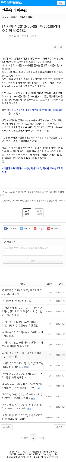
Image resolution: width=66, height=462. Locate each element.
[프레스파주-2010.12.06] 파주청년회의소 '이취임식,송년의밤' (22, 417)
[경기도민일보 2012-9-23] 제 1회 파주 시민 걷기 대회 (21, 292)
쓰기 (60, 427)
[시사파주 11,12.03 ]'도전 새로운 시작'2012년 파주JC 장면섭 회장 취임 (20, 324)
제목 (22, 284)
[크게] (55, 47)
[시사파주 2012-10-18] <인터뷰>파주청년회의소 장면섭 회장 (22, 365)
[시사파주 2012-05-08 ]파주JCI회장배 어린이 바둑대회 (21, 355)
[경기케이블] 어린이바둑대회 (16, 301)
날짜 (60, 284)
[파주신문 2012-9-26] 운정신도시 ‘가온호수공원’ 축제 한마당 (22, 376)
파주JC (14, 17)
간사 (4, 36)
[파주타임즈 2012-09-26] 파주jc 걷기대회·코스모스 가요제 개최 (22, 407)
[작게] (61, 47)
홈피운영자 (50, 311)
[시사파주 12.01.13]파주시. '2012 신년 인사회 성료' (22, 334)
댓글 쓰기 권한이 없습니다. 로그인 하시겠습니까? (26, 248)
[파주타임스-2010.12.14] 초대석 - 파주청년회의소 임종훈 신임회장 (22, 396)
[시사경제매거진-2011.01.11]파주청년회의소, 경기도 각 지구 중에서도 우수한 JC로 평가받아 (21, 311)
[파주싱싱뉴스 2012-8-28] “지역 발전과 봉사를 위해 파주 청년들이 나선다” (22, 386)
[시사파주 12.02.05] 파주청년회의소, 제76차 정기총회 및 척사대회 (22, 344)
